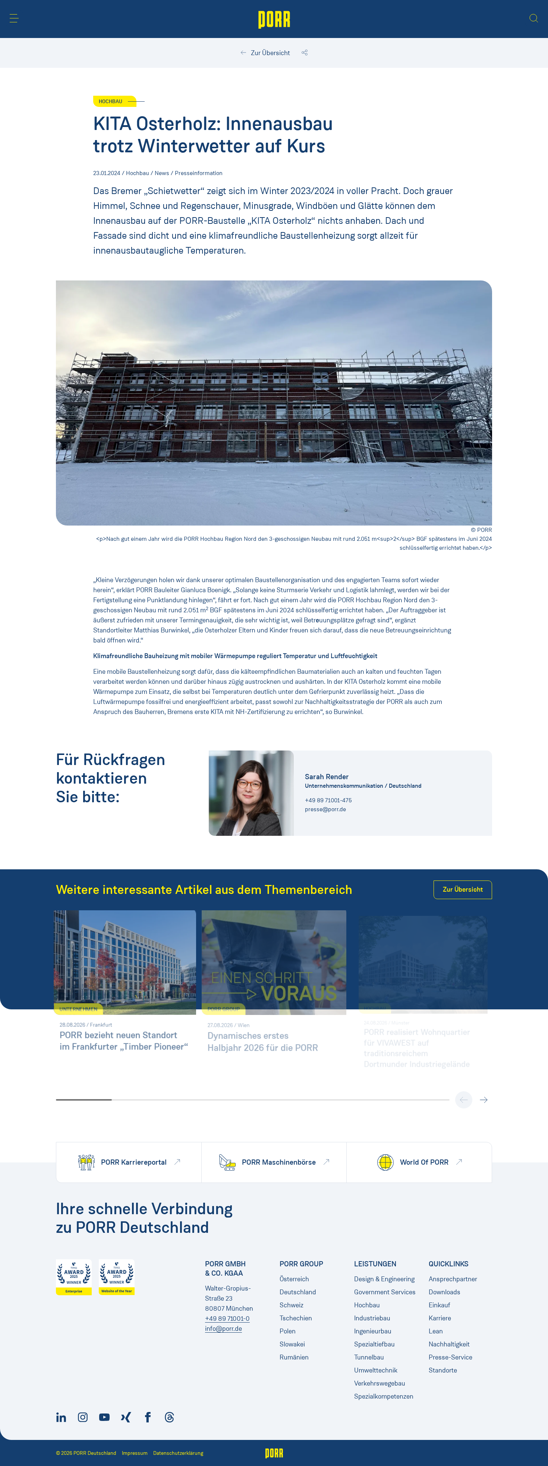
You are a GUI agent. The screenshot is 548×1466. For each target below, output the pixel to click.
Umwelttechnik (375, 1370)
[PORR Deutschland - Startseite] (274, 19)
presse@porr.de (325, 809)
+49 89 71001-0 (227, 1318)
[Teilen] (305, 53)
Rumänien (294, 1357)
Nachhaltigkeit (449, 1344)
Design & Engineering (384, 1279)
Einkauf (439, 1305)
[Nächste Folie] (483, 1099)
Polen (288, 1331)
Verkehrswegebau (379, 1383)
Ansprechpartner (453, 1279)
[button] (14, 18)
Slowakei (292, 1344)
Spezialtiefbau (374, 1344)
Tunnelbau (369, 1357)
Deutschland (298, 1292)
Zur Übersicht (269, 53)
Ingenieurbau (372, 1331)
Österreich (294, 1279)
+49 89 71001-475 (328, 800)
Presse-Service (450, 1357)
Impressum (135, 1453)
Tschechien (296, 1318)
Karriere (440, 1318)
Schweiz (291, 1305)
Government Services (385, 1292)
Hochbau (367, 1305)
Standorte (443, 1370)
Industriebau (372, 1318)
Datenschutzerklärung (178, 1453)
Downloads (444, 1292)
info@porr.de (223, 1328)
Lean (436, 1331)
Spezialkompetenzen (383, 1396)
